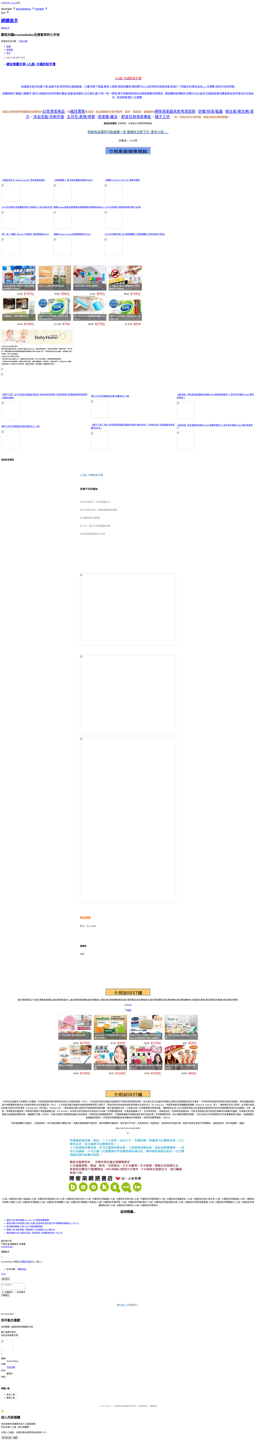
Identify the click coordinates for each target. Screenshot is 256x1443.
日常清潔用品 (53, 111)
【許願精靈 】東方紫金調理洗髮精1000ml (73, 180)
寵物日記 (22, 1269)
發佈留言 (5, 1295)
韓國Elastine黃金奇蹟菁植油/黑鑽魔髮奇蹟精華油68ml (78, 207)
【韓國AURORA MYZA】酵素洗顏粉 (122, 180)
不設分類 (23, 41)
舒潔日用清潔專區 (136, 117)
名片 (8, 53)
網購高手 (9, 20)
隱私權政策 (143, 1406)
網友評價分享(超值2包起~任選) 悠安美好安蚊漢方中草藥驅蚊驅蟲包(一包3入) (42, 1223)
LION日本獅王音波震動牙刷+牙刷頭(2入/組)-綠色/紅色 (27, 207)
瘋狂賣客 (77, 111)
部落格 (9, 50)
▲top (3, 1274)
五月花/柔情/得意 (81, 117)
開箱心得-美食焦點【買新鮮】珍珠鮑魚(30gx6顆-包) (30, 1230)
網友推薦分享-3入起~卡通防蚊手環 (30, 64)
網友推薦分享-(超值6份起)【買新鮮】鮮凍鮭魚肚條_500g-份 (34, 1233)
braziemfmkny (7, 1246)
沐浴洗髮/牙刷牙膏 (48, 117)
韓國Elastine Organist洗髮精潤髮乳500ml (72, 234)
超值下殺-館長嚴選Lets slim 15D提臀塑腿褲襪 (27, 1220)
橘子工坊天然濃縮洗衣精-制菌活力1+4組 (20, 426)
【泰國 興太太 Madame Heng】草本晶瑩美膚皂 (23, 180)
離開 (15, 1438)
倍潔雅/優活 (107, 117)
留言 (30, 1262)
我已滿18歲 (6, 1438)
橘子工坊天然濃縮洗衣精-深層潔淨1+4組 (110, 396)
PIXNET (108, 1406)
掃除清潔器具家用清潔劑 (174, 111)
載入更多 (5, 1279)
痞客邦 (24, 1262)
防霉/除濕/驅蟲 (210, 111)
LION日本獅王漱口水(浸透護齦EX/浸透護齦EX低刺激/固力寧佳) (135, 234)
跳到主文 (5, 28)
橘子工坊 (162, 117)
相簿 (8, 46)
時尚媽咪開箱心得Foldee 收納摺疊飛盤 (24, 1226)
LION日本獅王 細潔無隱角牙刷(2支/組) (123, 207)
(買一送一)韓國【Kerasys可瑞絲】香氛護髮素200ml (25, 234)
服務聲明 (153, 1406)
